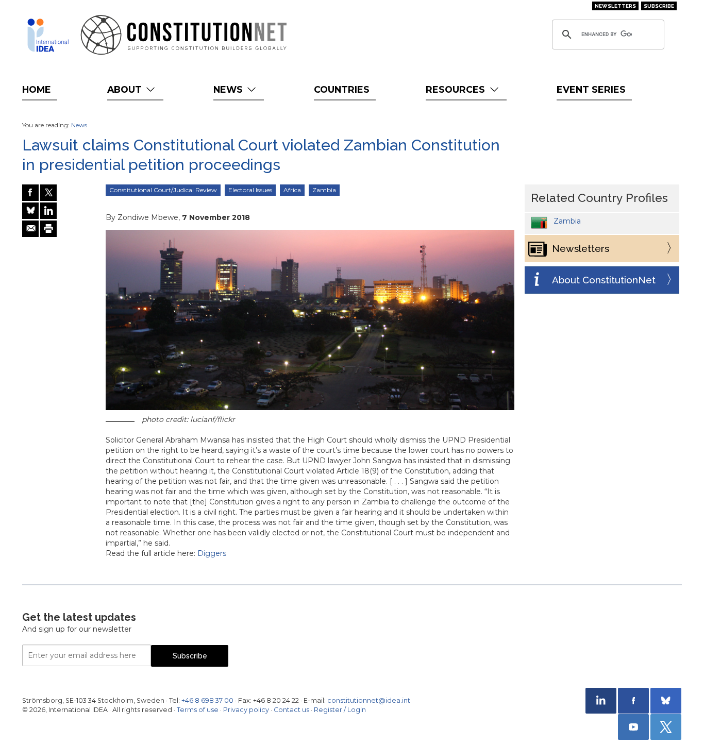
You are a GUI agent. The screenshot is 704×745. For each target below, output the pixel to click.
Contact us (291, 710)
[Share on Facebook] (30, 192)
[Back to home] (48, 35)
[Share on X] (48, 192)
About (125, 89)
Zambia (324, 190)
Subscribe (659, 6)
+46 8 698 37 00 (207, 700)
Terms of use (198, 710)
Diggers (211, 553)
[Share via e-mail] (30, 229)
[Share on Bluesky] (30, 210)
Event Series (591, 89)
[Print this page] (48, 229)
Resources (457, 89)
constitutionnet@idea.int (368, 700)
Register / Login (340, 710)
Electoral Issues (250, 190)
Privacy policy (246, 710)
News (229, 89)
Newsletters (615, 6)
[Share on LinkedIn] (48, 210)
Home (36, 89)
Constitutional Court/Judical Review (163, 190)
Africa (292, 190)
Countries (342, 89)
